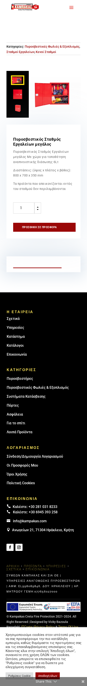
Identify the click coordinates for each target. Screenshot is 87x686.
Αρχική (13, 566)
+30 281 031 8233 (43, 507)
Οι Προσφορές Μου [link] (22, 465)
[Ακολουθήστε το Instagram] (19, 547)
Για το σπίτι (16, 423)
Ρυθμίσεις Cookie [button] (19, 676)
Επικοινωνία (17, 354)
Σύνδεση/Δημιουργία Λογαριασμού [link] (35, 456)
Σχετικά (13, 318)
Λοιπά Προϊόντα (19, 432)
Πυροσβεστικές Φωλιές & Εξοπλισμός (52, 46)
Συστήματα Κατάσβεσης (26, 396)
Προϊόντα (33, 566)
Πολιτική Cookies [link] (21, 483)
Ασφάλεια (15, 414)
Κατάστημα (16, 336)
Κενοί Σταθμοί (46, 52)
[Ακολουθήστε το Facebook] (10, 547)
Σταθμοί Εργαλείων (20, 52)
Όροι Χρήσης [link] (17, 474)
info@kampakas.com (30, 521)
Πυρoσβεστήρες (20, 378)
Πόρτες (13, 405)
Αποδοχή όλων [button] (47, 676)
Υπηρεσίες (15, 327)
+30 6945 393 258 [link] (43, 512)
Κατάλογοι (15, 345)
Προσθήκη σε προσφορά (39, 227)
